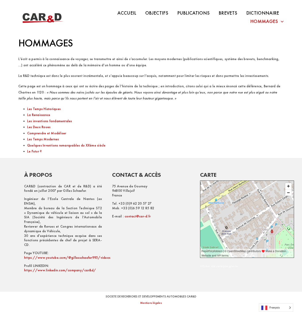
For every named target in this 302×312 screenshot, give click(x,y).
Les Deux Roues (38, 127)
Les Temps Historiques (44, 109)
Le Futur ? (34, 151)
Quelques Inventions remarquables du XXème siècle (66, 145)
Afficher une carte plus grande (219, 266)
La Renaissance (38, 114)
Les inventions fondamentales (49, 121)
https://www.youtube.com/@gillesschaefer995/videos (67, 257)
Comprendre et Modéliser (46, 133)
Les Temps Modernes (43, 139)
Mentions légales (151, 303)
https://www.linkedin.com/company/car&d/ (60, 270)
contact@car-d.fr (138, 216)
